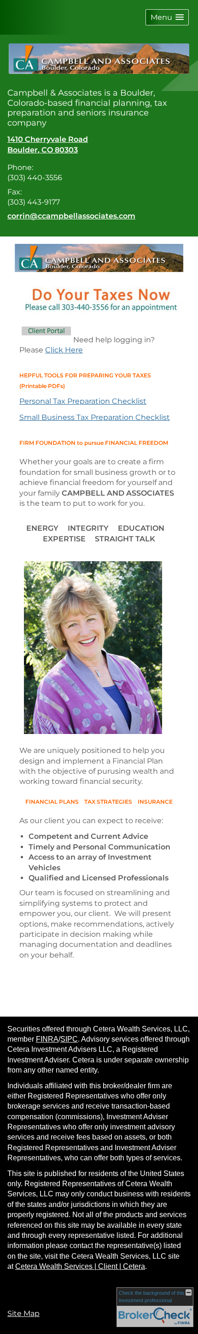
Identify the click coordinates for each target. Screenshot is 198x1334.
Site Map (23, 1313)
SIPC (69, 1039)
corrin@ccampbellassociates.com (71, 216)
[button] (167, 17)
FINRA (47, 1039)
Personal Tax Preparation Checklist (82, 401)
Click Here (64, 350)
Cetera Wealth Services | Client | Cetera (80, 1266)
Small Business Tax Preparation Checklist (94, 417)
